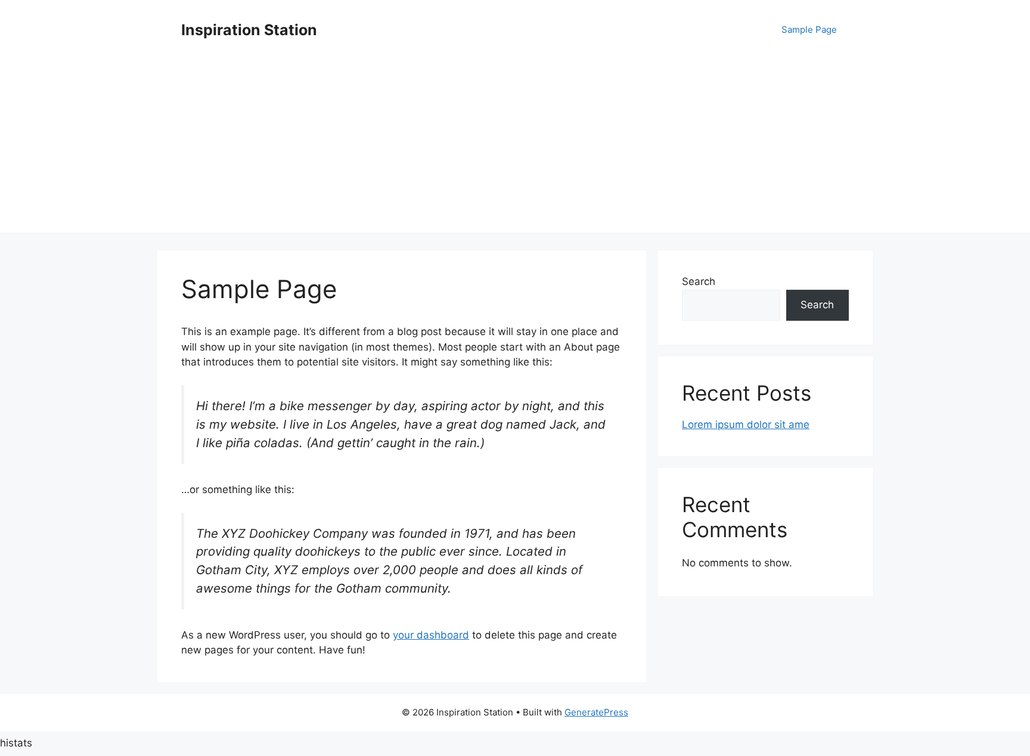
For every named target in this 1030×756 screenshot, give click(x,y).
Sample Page (809, 29)
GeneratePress (596, 712)
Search (698, 281)
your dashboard (431, 635)
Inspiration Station (249, 30)
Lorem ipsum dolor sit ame (745, 424)
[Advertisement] (515, 149)
